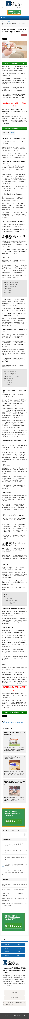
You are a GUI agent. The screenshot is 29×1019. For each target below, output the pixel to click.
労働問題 (19, 948)
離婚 (19, 944)
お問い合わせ (15, 997)
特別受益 (11, 722)
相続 (4, 721)
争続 (4, 722)
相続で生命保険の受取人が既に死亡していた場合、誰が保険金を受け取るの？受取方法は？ (14, 872)
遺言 (22, 722)
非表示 (12, 132)
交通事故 (7, 948)
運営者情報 (15, 992)
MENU (4, 17)
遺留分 (18, 722)
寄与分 (7, 722)
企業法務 (7, 944)
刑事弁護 (7, 951)
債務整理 (7, 955)
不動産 (19, 955)
